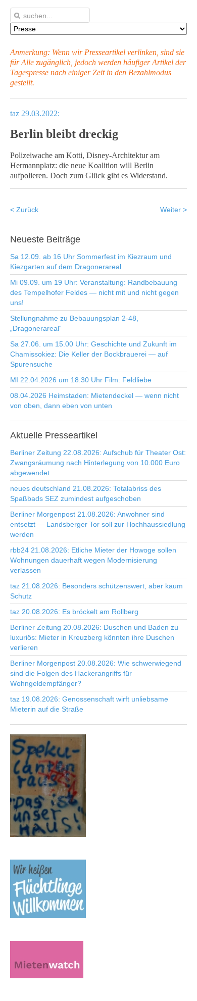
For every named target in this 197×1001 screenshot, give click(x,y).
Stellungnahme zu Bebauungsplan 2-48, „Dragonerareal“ (74, 323)
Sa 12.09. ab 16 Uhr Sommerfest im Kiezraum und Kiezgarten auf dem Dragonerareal (91, 262)
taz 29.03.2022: (35, 113)
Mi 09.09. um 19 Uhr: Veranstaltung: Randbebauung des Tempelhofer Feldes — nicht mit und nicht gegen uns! (94, 292)
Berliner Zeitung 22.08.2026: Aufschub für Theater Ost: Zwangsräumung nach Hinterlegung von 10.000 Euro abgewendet (98, 462)
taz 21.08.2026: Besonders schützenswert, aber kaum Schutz (96, 591)
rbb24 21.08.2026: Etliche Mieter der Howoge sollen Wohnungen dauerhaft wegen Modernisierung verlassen (93, 560)
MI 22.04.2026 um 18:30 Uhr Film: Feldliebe (81, 380)
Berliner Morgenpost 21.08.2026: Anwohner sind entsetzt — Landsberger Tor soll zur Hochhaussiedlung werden (97, 524)
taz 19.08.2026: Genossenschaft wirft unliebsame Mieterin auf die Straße (89, 704)
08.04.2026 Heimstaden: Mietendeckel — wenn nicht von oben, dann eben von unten (94, 400)
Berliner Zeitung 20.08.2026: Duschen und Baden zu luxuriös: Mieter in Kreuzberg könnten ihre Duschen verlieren (94, 637)
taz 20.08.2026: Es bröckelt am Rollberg (74, 612)
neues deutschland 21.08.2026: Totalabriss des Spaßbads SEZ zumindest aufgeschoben (85, 493)
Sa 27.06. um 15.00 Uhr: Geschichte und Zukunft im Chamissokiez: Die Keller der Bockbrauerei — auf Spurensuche (93, 354)
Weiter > (173, 210)
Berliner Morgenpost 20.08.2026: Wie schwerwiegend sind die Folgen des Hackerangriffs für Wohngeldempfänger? (95, 673)
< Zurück (24, 210)
